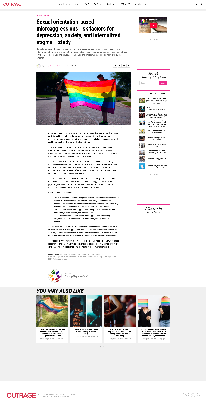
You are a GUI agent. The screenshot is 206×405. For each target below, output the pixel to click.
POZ (122, 4)
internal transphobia (71, 257)
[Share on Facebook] (115, 66)
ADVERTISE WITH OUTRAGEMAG (56, 394)
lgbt (101, 257)
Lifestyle (77, 4)
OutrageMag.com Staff (52, 66)
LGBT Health (87, 156)
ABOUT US (41, 394)
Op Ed (87, 4)
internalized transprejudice (90, 257)
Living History (111, 4)
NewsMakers (64, 4)
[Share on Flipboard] (124, 66)
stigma (64, 259)
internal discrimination (79, 254)
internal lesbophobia (56, 257)
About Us (142, 4)
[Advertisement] (153, 53)
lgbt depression (110, 257)
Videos (131, 4)
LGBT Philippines (54, 259)
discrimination (65, 254)
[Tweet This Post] (120, 66)
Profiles (97, 4)
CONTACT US (71, 394)
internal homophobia (95, 254)
